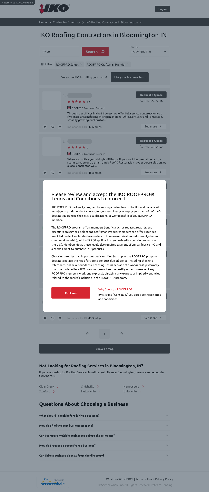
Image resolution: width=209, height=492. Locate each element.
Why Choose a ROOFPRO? (115, 289)
